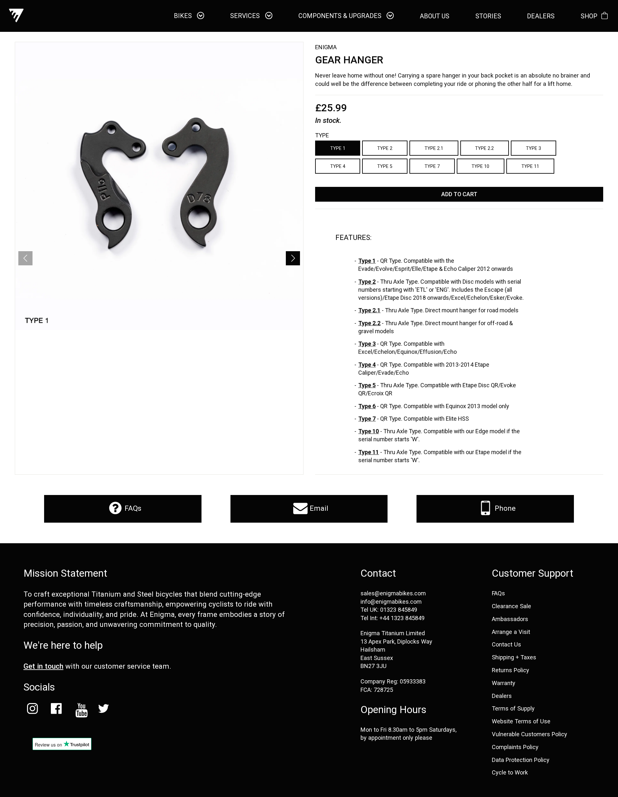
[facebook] (56, 710)
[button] (293, 258)
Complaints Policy (515, 747)
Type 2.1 (434, 148)
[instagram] (32, 710)
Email (318, 508)
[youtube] (80, 710)
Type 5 (384, 166)
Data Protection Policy (520, 760)
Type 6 (367, 406)
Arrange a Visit (511, 632)
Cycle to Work (510, 772)
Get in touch (43, 666)
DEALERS (541, 16)
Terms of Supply (513, 708)
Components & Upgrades (340, 16)
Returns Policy (510, 670)
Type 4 (337, 166)
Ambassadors (510, 619)
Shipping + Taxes (514, 657)
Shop (589, 16)
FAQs (132, 508)
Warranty (503, 683)
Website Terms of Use (521, 721)
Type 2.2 (484, 148)
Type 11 (530, 166)
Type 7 (432, 166)
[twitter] (104, 710)
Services (245, 16)
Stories (488, 16)
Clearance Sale (511, 606)
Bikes (183, 16)
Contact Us (506, 644)
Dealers (502, 696)
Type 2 (384, 148)
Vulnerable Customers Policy (529, 734)
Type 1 (337, 148)
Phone (504, 508)
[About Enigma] (16, 16)
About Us (434, 16)
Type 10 (480, 166)
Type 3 (533, 148)
